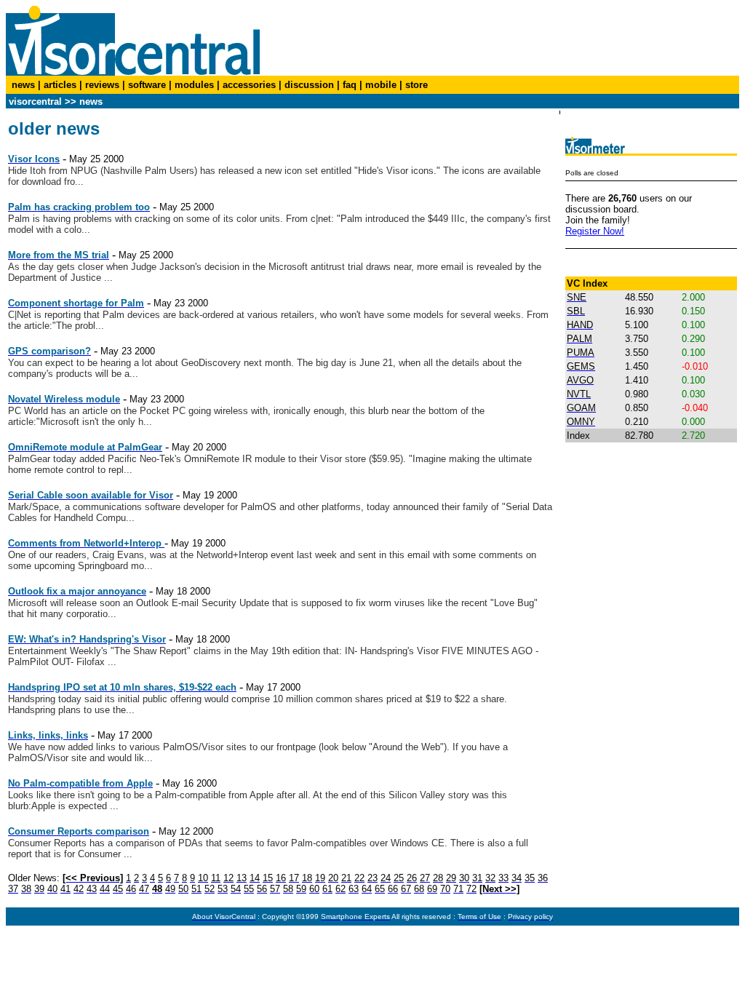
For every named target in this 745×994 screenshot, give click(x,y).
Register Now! (594, 231)
